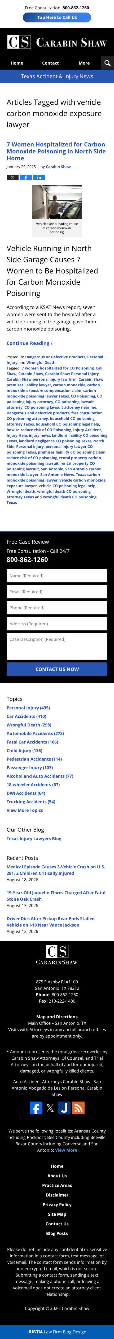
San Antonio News (57, 474)
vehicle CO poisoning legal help (67, 485)
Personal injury (30, 446)
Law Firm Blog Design (57, 1332)
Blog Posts (57, 1233)
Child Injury (24, 750)
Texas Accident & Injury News (57, 42)
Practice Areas (57, 1185)
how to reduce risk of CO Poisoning (39, 429)
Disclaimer (57, 1195)
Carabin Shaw (30, 373)
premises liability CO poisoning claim (72, 452)
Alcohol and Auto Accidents (40, 776)
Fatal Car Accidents (32, 742)
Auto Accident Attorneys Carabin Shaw (51, 1081)
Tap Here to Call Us (57, 17)
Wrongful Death (41, 362)
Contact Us (57, 1224)
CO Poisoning (83, 396)
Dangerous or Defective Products (55, 356)
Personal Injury (28, 708)
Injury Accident (87, 429)
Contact (50, 63)
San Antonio (52, 468)
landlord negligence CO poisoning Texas (55, 440)
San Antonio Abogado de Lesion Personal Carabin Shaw (57, 1088)
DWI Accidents (26, 793)
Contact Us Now (57, 669)
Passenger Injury (30, 767)
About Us (57, 1176)
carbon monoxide (69, 384)
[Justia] (64, 1108)
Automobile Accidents (35, 733)
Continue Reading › (29, 343)
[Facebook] (36, 1108)
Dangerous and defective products (38, 412)
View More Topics (25, 810)
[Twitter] (50, 1108)
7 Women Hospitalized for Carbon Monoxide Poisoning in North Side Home (56, 151)
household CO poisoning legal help (67, 424)
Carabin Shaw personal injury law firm (42, 379)
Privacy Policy (57, 1204)
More (84, 63)
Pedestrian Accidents (34, 759)
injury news (39, 435)
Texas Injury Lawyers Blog (34, 838)
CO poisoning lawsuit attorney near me (60, 407)
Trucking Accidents (31, 802)
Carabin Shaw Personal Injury (72, 373)
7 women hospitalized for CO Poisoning (58, 368)
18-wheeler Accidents (33, 785)
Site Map (57, 1214)
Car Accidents (26, 716)
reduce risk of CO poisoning (32, 457)
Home (17, 63)
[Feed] (78, 1108)
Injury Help (17, 435)
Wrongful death (21, 491)
